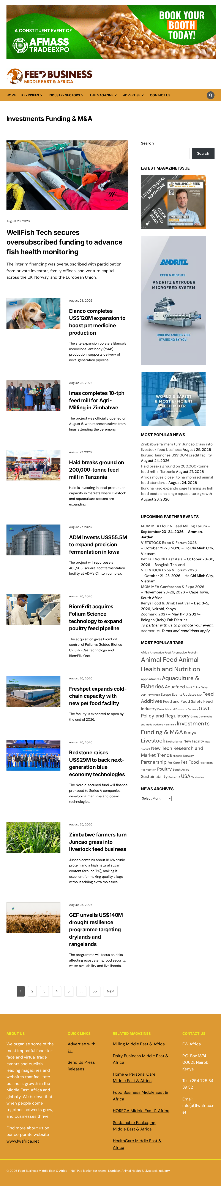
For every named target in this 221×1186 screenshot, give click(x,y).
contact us (150, 630)
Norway (188, 756)
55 (95, 991)
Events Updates (184, 694)
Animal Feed (159, 659)
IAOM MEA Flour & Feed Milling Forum (174, 526)
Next (110, 991)
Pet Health (206, 763)
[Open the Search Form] (211, 95)
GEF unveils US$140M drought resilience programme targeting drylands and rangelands (96, 929)
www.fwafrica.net (22, 1141)
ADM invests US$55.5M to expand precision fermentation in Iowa (98, 544)
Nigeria (177, 756)
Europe (166, 694)
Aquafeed (175, 687)
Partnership (154, 762)
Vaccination (197, 777)
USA (185, 776)
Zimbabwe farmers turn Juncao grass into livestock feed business (98, 841)
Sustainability (154, 776)
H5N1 (167, 724)
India (173, 724)
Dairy (204, 687)
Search (147, 143)
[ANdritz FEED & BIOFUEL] (173, 362)
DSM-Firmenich (150, 694)
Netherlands (174, 741)
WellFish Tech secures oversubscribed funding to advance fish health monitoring (64, 242)
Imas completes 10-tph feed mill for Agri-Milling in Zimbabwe (97, 400)
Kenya (190, 732)
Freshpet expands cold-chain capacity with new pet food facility (97, 696)
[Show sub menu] (41, 95)
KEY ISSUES (30, 95)
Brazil (189, 687)
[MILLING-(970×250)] (111, 56)
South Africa (181, 769)
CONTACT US (160, 95)
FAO (199, 694)
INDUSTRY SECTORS (64, 95)
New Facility (193, 741)
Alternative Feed (160, 652)
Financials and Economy (172, 709)
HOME (11, 95)
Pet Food (190, 762)
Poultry (164, 769)
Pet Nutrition (148, 769)
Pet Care (173, 763)
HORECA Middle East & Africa (141, 1110)
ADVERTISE (131, 95)
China (196, 687)
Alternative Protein (184, 652)
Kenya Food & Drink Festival (165, 603)
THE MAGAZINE (101, 95)
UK (178, 777)
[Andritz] (173, 422)
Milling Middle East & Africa (139, 1044)
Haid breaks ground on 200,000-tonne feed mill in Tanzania (96, 469)
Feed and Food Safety (182, 701)
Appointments (151, 679)
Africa (145, 652)
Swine (172, 777)
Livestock (153, 740)
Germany (193, 709)
